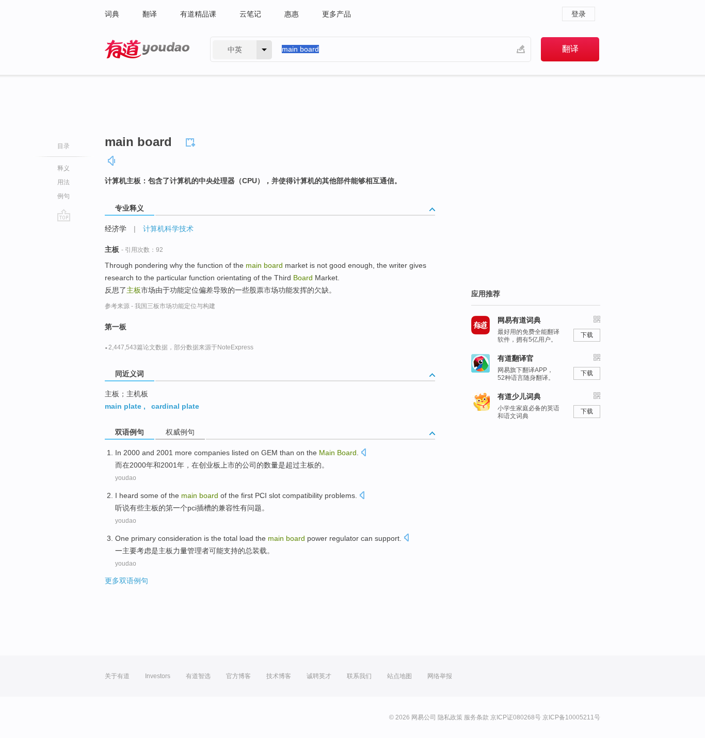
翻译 (149, 14)
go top (63, 215)
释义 (63, 168)
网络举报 (439, 676)
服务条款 (476, 717)
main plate (123, 406)
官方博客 (238, 676)
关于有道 (117, 676)
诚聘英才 (319, 676)
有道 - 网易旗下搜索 (147, 49)
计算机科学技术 (168, 228)
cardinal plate (175, 406)
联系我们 (359, 676)
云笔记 (250, 14)
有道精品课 (198, 14)
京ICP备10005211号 (571, 717)
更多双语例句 (126, 580)
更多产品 (336, 14)
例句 (63, 196)
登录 (578, 14)
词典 (112, 14)
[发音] (112, 160)
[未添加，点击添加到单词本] (192, 141)
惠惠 (291, 14)
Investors (157, 676)
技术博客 (278, 676)
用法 (63, 182)
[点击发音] (363, 453)
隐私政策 (450, 717)
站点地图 (399, 676)
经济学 (115, 228)
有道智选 (198, 676)
